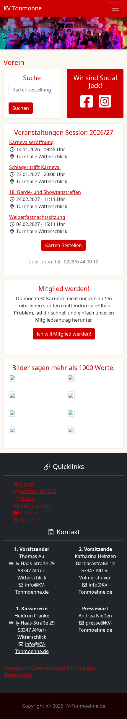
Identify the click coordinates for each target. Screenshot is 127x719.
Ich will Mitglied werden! (64, 334)
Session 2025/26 (37, 491)
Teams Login (18, 675)
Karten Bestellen (63, 245)
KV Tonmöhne (23, 8)
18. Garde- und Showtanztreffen (45, 192)
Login (89, 668)
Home (26, 484)
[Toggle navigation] (115, 8)
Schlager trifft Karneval (35, 167)
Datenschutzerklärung (56, 668)
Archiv (26, 519)
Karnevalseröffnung (31, 142)
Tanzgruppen (34, 505)
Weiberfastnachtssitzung (37, 217)
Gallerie (28, 512)
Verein (27, 498)
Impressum (17, 668)
